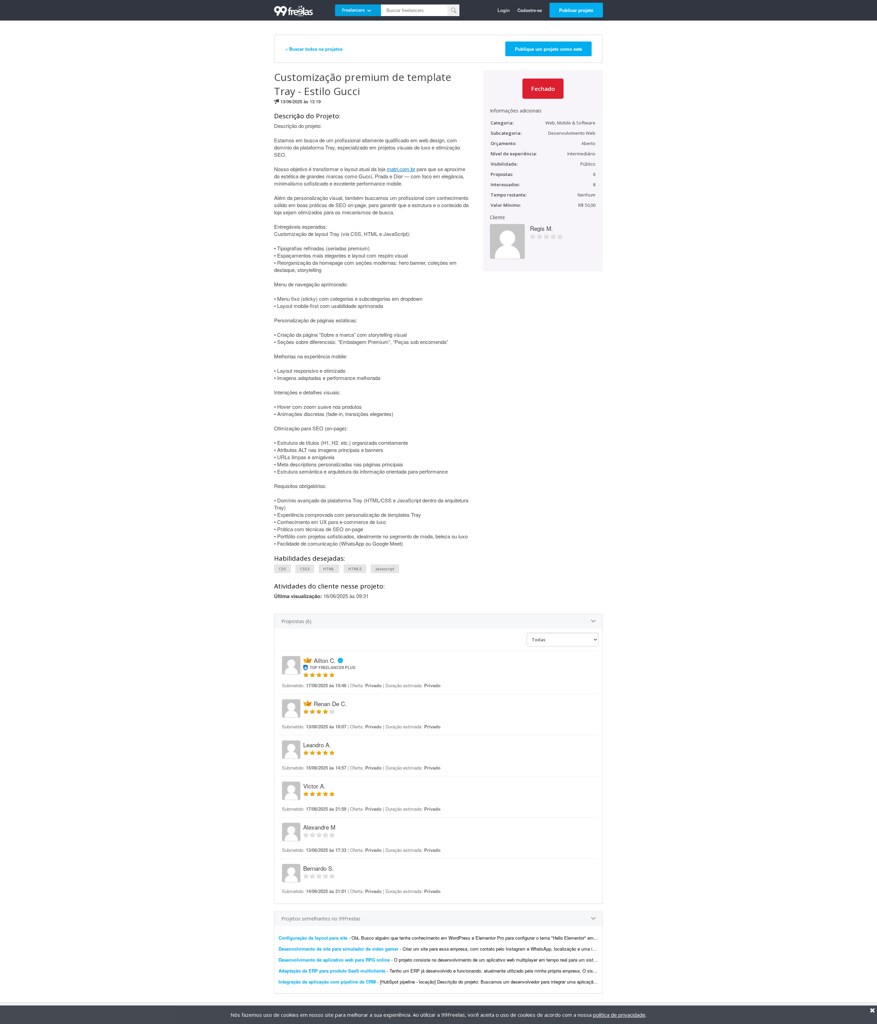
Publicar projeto (576, 10)
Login (503, 10)
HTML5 (354, 568)
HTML (328, 568)
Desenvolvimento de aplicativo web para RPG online (334, 959)
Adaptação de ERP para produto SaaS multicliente (332, 970)
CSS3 (304, 568)
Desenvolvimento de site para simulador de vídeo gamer (338, 948)
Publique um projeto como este (548, 49)
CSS (282, 568)
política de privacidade (619, 1014)
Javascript (384, 568)
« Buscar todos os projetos (314, 49)
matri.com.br (401, 168)
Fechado (543, 89)
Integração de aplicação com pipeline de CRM (327, 981)
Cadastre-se (529, 10)
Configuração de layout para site (313, 937)
